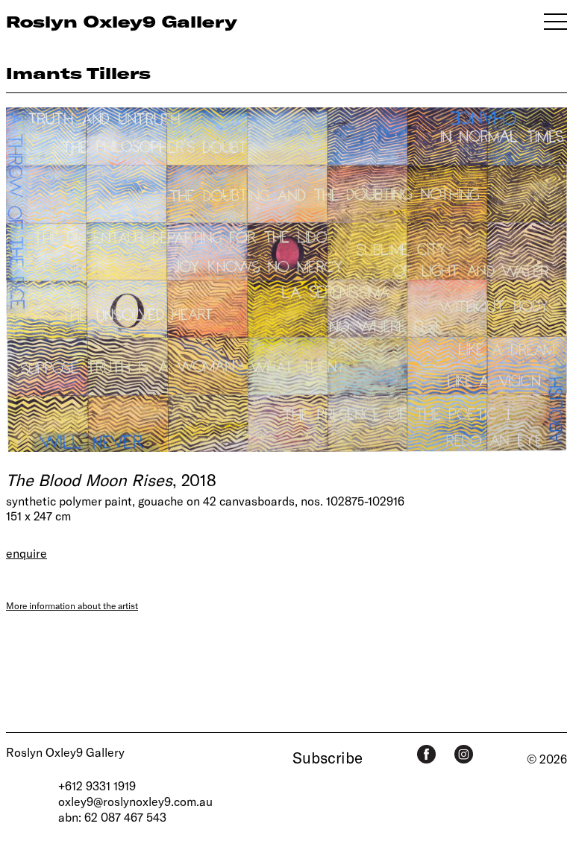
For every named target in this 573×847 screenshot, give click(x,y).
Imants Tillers (78, 72)
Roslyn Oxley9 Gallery (65, 752)
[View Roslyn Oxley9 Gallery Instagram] (463, 754)
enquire (26, 553)
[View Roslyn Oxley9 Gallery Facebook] (426, 754)
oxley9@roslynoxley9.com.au (135, 801)
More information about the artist (72, 605)
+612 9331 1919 (97, 785)
